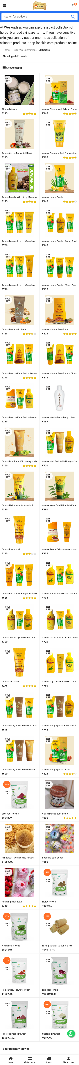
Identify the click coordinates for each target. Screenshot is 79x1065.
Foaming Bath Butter (52, 857)
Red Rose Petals (50, 990)
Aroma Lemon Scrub (52, 197)
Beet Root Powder (10, 813)
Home (6, 49)
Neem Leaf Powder (11, 945)
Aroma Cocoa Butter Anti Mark (17, 153)
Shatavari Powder (51, 1034)
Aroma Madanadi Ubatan (14, 329)
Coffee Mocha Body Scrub (55, 813)
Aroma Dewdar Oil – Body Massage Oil (21, 197)
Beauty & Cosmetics (24, 49)
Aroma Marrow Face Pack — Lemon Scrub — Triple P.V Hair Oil (32, 417)
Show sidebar (14, 67)
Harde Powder (49, 901)
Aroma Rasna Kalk (11, 549)
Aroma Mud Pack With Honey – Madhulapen (24, 461)
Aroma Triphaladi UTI (12, 681)
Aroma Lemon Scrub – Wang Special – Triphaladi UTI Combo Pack (35, 285)
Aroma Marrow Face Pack (55, 329)
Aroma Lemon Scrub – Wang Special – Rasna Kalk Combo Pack (34, 241)
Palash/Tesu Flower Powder (16, 990)
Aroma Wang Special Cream (56, 769)
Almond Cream (9, 109)
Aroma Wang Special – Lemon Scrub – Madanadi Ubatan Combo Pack (37, 725)
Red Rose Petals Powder (14, 1034)
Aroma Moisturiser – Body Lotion (58, 417)
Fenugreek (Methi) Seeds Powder (18, 857)
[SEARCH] (73, 16)
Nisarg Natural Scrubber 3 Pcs (57, 945)
